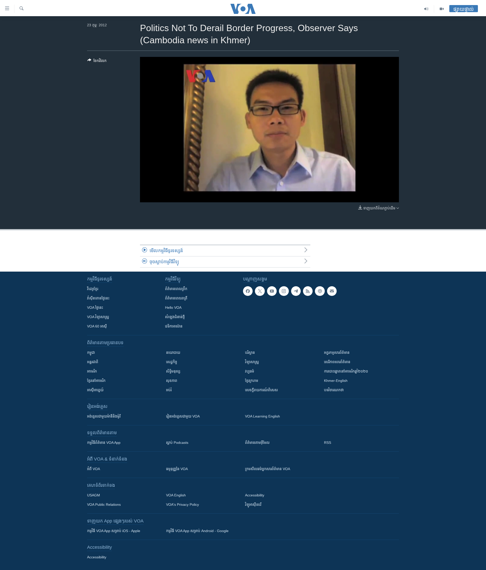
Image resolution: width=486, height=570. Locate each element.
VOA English (176, 495)
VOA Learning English (262, 416)
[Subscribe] (332, 291)
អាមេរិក (92, 371)
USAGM (93, 495)
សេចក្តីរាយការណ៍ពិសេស (261, 390)
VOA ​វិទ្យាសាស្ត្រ (98, 317)
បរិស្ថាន (250, 352)
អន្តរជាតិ (92, 362)
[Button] (97, 61)
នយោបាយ (173, 352)
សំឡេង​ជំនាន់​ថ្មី (175, 317)
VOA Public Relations (104, 504)
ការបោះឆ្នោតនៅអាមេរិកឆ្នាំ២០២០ (346, 371)
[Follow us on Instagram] (284, 291)
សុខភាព (171, 381)
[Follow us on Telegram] (296, 291)
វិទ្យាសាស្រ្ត (252, 362)
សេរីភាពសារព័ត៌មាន (337, 362)
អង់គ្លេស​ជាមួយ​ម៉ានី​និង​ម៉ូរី (103, 416)
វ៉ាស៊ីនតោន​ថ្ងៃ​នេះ (98, 298)
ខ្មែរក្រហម (251, 381)
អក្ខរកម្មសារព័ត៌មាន (337, 352)
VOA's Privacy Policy (182, 504)
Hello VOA (173, 307)
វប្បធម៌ (249, 371)
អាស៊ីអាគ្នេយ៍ (95, 390)
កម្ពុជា (91, 352)
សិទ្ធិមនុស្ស (173, 371)
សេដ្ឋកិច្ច (171, 362)
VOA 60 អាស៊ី (97, 326)
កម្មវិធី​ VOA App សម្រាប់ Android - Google (197, 531)
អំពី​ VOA (93, 469)
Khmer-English (336, 381)
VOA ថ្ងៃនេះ (95, 307)
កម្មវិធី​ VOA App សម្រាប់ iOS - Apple (113, 531)
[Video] (441, 9)
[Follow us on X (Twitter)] (260, 291)
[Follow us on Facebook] (248, 291)
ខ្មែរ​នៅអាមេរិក (96, 381)
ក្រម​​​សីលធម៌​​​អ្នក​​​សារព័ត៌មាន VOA (267, 469)
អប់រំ (169, 390)
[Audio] (426, 9)
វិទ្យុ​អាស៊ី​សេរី (253, 504)
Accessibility (254, 495)
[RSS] (308, 291)
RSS (327, 443)
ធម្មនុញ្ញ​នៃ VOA (177, 469)
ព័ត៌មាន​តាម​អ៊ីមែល (257, 443)
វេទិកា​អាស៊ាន (174, 326)
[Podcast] (320, 291)
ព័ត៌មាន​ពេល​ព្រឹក (176, 289)
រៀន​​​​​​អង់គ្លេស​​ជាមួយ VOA (183, 416)
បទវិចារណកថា (334, 390)
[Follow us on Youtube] (272, 291)
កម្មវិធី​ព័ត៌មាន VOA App (103, 443)
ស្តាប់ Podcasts (177, 443)
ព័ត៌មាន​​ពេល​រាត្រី (176, 298)
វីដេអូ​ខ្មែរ (92, 289)
